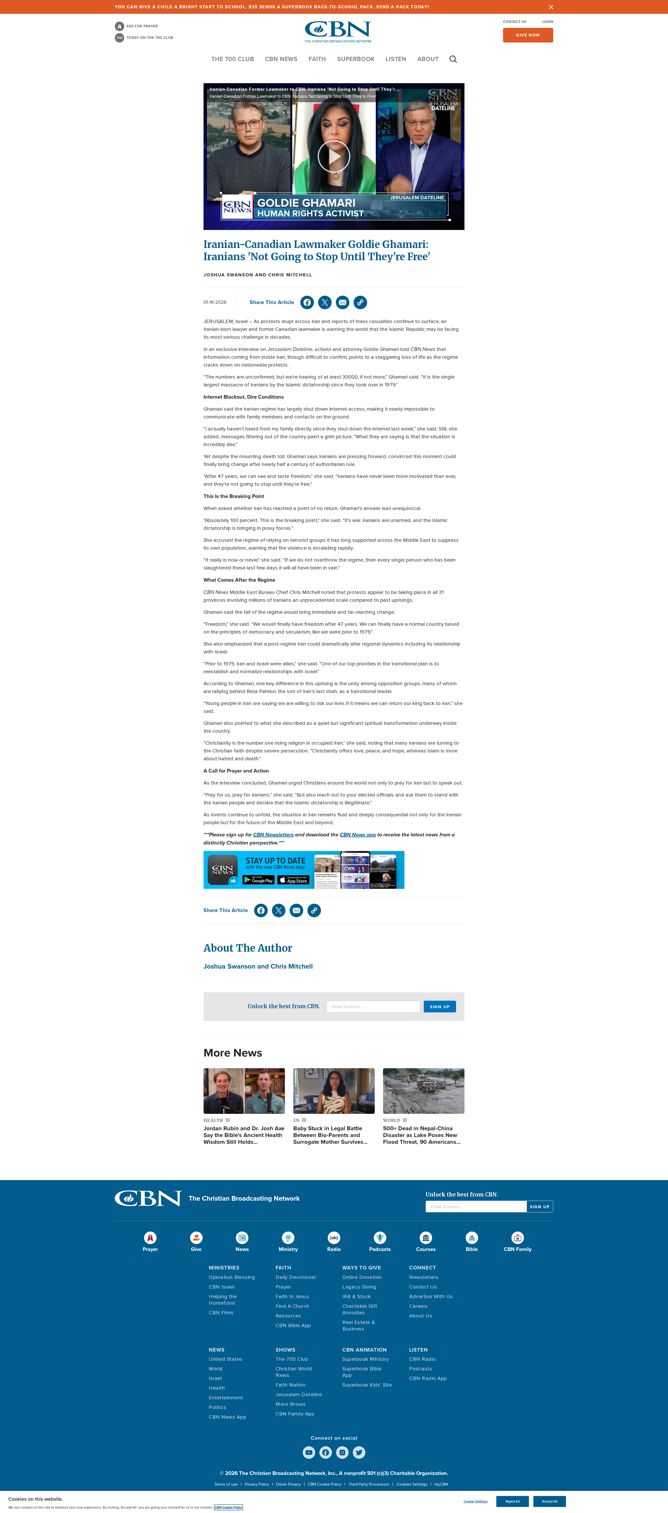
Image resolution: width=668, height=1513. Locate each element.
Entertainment (226, 1398)
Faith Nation (291, 1385)
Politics (217, 1407)
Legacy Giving (359, 1287)
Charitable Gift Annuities (359, 1309)
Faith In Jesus (292, 1296)
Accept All (549, 1501)
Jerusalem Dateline (299, 1395)
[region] (334, 1502)
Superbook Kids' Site (367, 1385)
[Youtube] (309, 1452)
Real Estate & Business (358, 1325)
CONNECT (422, 1268)
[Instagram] (342, 1452)
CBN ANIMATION (364, 1350)
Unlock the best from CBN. (284, 1006)
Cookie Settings (476, 1501)
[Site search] (453, 62)
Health (217, 1388)
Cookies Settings (411, 1484)
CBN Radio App (428, 1378)
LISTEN (396, 58)
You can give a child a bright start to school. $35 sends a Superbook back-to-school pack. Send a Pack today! (272, 7)
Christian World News (294, 1372)
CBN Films (221, 1313)
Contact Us (514, 22)
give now (528, 35)
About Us (420, 1316)
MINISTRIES (224, 1268)
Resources (288, 1316)
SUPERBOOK (356, 58)
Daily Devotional (296, 1277)
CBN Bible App (293, 1325)
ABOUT (428, 58)
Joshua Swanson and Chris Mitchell (258, 274)
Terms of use (226, 1484)
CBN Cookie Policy (324, 1484)
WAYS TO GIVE (361, 1268)
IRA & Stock (356, 1296)
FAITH (317, 58)
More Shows (291, 1404)
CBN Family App (295, 1414)
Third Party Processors (368, 1484)
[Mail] (342, 302)
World (216, 1369)
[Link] (360, 302)
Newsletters (424, 1277)
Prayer (283, 1287)
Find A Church (292, 1306)
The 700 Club (232, 58)
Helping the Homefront (223, 1299)
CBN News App (227, 1417)
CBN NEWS (281, 58)
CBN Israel (221, 1287)
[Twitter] (325, 302)
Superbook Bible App (362, 1372)
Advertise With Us (431, 1296)
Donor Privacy (288, 1484)
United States (225, 1359)
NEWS (217, 1350)
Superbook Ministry (365, 1359)
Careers (418, 1306)
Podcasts (420, 1369)
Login (547, 22)
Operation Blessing (232, 1277)
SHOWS (286, 1350)
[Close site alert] (551, 7)
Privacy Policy (257, 1484)
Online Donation (362, 1277)
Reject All (513, 1501)
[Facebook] (307, 302)
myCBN (441, 1484)
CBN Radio (422, 1359)
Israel (215, 1378)
